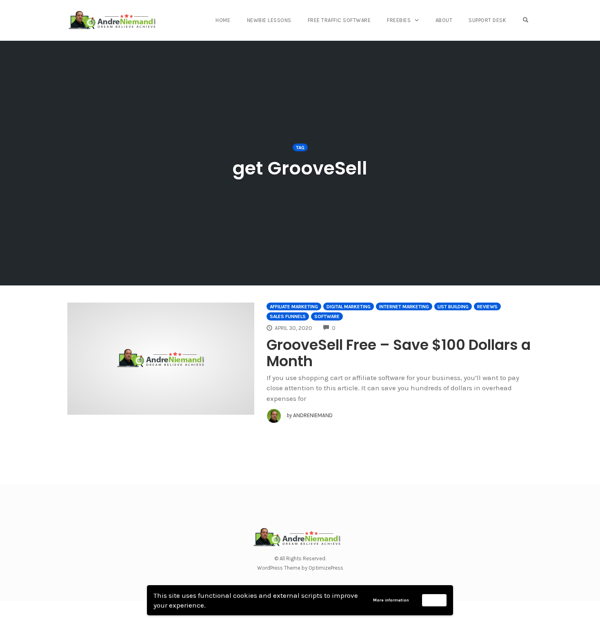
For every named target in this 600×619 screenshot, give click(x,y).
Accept (434, 599)
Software (327, 316)
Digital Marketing (349, 307)
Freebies (399, 20)
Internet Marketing (404, 307)
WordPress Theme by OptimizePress (300, 568)
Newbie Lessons (269, 20)
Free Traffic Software (339, 20)
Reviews (487, 307)
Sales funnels (288, 316)
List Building (453, 307)
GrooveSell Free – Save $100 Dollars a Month (399, 353)
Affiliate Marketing (294, 307)
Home (223, 20)
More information (391, 600)
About (444, 20)
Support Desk (487, 20)
